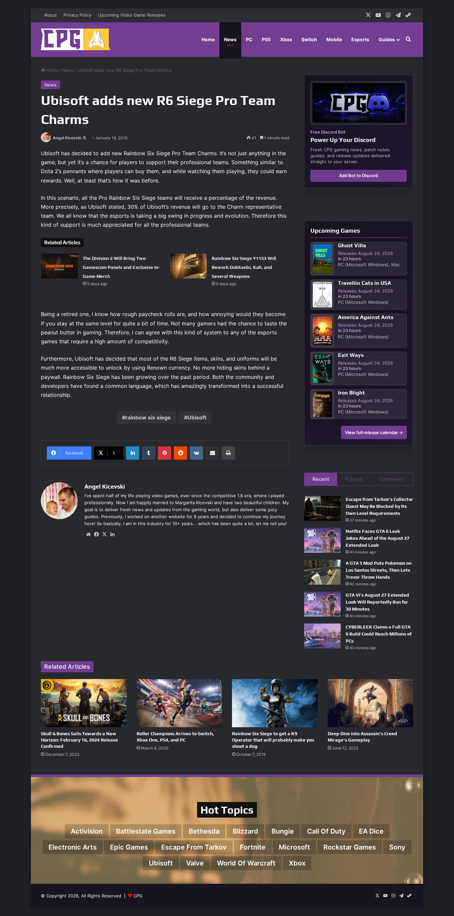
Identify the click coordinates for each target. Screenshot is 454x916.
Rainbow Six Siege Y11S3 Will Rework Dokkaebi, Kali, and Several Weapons (244, 267)
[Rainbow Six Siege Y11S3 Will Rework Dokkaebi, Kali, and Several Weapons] (188, 266)
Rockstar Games (349, 847)
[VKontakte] (196, 453)
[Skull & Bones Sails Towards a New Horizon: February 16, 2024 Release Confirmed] (84, 703)
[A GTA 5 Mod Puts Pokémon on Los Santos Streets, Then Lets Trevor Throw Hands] (322, 572)
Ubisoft (196, 417)
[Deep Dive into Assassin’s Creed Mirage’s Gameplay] (370, 703)
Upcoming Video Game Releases (132, 15)
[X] (104, 534)
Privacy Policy (77, 15)
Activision (87, 831)
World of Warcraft (246, 863)
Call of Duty (326, 831)
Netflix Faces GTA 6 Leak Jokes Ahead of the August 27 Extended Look (377, 538)
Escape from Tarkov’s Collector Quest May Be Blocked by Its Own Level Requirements (379, 506)
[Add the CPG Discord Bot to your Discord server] (358, 103)
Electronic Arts (73, 847)
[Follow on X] (84, 137)
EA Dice (371, 831)
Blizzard (245, 831)
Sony (397, 847)
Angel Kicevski (67, 137)
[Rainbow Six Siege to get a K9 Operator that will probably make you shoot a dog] (275, 703)
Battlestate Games (145, 831)
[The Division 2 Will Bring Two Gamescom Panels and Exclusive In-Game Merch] (59, 266)
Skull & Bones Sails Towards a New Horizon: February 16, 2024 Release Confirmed (79, 740)
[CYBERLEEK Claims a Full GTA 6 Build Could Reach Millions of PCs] (322, 636)
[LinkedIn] (132, 453)
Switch (309, 39)
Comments (392, 479)
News (230, 39)
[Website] (88, 534)
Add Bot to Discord (358, 175)
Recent (320, 479)
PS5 (266, 39)
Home (208, 39)
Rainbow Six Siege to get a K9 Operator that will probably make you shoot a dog (273, 740)
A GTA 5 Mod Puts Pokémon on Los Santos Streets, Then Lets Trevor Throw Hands (378, 570)
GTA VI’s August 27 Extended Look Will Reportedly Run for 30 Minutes (377, 602)
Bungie (283, 831)
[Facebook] (96, 534)
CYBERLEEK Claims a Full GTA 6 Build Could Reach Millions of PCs (378, 633)
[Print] (228, 453)
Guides (387, 39)
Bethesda (204, 831)
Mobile (334, 39)
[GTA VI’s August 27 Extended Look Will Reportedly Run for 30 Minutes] (322, 604)
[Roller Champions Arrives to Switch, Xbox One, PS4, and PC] (179, 703)
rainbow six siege (148, 417)
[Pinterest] (164, 453)
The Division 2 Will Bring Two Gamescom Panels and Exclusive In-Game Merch (121, 267)
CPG (138, 895)
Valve (195, 863)
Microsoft (294, 847)
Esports (360, 39)
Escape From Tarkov (194, 847)
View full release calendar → (374, 432)
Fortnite (253, 847)
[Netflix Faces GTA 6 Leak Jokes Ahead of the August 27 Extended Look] (322, 540)
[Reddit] (180, 453)
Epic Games (129, 847)
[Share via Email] (212, 453)
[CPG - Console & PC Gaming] (76, 39)
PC (249, 39)
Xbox (286, 39)
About (50, 15)
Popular (354, 479)
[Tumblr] (148, 453)
